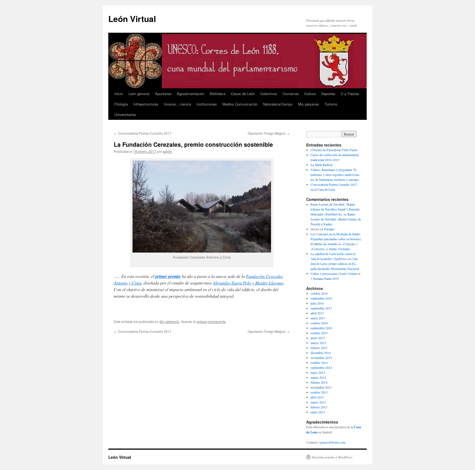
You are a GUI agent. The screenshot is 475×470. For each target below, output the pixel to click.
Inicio (118, 93)
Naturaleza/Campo (277, 104)
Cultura (310, 93)
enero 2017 (318, 318)
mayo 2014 (318, 372)
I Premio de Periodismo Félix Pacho (334, 150)
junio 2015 (318, 338)
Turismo (331, 104)
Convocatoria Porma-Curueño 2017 (143, 133)
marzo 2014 (318, 377)
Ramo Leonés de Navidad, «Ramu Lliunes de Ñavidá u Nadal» (336, 219)
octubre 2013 (319, 392)
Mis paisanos (308, 104)
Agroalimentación (190, 93)
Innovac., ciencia (177, 104)
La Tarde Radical (321, 164)
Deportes (328, 93)
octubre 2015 (319, 333)
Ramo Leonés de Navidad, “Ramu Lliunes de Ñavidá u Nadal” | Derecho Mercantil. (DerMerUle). (335, 209)
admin (167, 151)
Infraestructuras (145, 104)
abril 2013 (317, 397)
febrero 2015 (319, 347)
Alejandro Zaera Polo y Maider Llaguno (248, 283)
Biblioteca (217, 93)
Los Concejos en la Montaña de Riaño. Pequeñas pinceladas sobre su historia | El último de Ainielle (336, 239)
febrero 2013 (319, 407)
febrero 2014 (319, 382)
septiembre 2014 (321, 367)
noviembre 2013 (321, 387)
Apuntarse (163, 93)
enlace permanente (211, 321)
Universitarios (125, 114)
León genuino (139, 93)
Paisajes (329, 229)
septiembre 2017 (321, 308)
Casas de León (243, 93)
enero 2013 (318, 412)
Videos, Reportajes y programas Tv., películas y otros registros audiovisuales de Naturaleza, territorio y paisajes (335, 174)
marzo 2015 (318, 343)
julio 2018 (317, 303)
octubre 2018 (319, 293)
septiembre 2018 (321, 298)
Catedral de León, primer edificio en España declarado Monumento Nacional (335, 263)
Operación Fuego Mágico (269, 133)
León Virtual (132, 18)
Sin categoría (169, 321)
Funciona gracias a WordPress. (332, 457)
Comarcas (291, 93)
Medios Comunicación (240, 104)
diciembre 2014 (321, 352)
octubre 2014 (319, 362)
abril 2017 (317, 313)
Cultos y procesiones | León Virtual (334, 273)
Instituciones (207, 104)
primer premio (168, 276)
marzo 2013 (318, 402)
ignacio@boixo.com (332, 442)
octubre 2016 (319, 323)
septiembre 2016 (321, 328)
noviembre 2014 (321, 357)
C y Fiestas (350, 93)
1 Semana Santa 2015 (325, 278)
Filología (121, 104)
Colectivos (268, 93)
